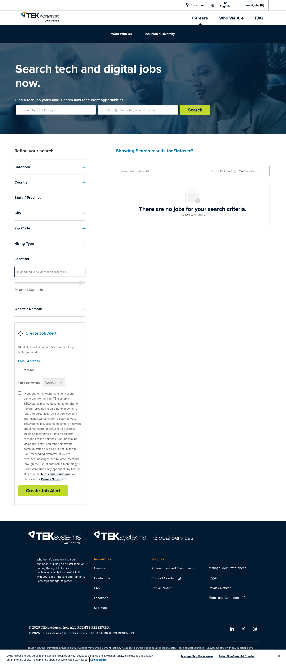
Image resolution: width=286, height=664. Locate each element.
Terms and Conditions (55, 474)
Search (195, 109)
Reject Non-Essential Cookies (237, 656)
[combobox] (49, 272)
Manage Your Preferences (197, 656)
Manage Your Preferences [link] (227, 568)
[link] (40, 17)
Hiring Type (24, 243)
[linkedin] (232, 628)
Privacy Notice (51, 479)
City (17, 213)
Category (22, 167)
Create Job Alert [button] (43, 490)
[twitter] (243, 628)
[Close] (279, 656)
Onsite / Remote (28, 309)
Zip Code (22, 228)
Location (21, 258)
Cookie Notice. (98, 660)
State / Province (27, 197)
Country (21, 182)
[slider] (80, 283)
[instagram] (255, 628)
